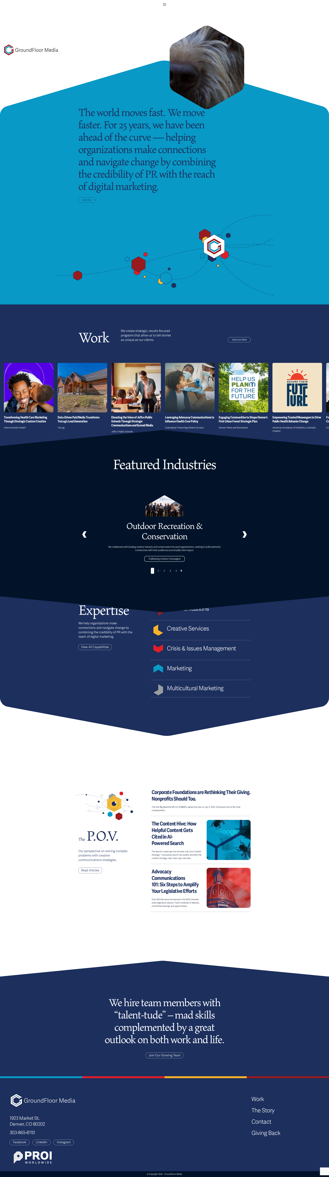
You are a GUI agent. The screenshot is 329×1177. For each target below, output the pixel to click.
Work (258, 1099)
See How (86, 200)
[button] (164, 4)
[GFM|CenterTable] (31, 49)
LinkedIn (41, 1142)
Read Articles (90, 870)
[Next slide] (181, 571)
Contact (261, 1121)
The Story (263, 1110)
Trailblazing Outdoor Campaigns (164, 558)
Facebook (19, 1142)
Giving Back (266, 1133)
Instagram (64, 1142)
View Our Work (239, 339)
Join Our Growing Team (164, 1055)
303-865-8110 (22, 1132)
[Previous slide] (84, 534)
